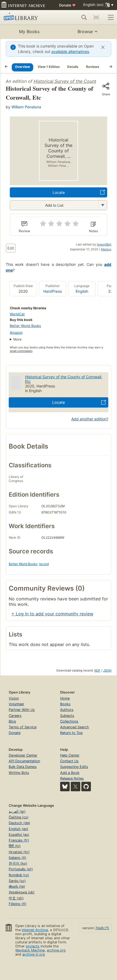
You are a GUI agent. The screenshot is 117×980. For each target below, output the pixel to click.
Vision (14, 698)
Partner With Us (22, 710)
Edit (10, 248)
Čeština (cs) (19, 817)
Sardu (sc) (17, 881)
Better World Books (25, 326)
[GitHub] (86, 786)
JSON (107, 670)
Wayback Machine (30, 950)
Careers (15, 716)
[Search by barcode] (96, 17)
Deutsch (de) (19, 823)
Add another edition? (89, 419)
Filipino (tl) (17, 904)
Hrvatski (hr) (19, 852)
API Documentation (24, 761)
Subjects (67, 716)
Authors (66, 710)
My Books (29, 31)
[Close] (103, 47)
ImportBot (104, 244)
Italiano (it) (17, 858)
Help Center (69, 755)
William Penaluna (26, 107)
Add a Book (69, 773)
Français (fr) (19, 840)
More (17, 339)
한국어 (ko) (18, 863)
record (44, 564)
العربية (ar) (17, 811)
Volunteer (16, 704)
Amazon (16, 332)
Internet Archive (35, 930)
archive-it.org (33, 954)
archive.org (56, 950)
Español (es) (19, 835)
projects (32, 946)
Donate (67, 5)
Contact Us (69, 761)
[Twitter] (75, 786)
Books (65, 704)
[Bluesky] (65, 786)
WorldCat (17, 314)
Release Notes (72, 778)
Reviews (92, 67)
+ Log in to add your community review (52, 613)
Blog (12, 721)
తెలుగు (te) (17, 886)
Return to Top (71, 733)
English (82, 291)
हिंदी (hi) (15, 846)
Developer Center (23, 755)
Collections (69, 721)
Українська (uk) (22, 892)
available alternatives (70, 51)
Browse (85, 31)
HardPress (52, 291)
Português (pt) (21, 869)
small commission (21, 351)
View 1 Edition (49, 67)
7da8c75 (102, 928)
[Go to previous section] (6, 67)
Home (65, 698)
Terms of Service (22, 727)
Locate (59, 192)
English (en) (18, 829)
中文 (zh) (16, 898)
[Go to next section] (111, 67)
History (106, 249)
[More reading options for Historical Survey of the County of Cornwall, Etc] (102, 205)
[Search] (84, 17)
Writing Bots (19, 773)
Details (72, 67)
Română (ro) (19, 875)
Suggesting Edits (74, 767)
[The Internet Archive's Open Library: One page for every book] (26, 17)
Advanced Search (74, 727)
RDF (97, 670)
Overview (22, 67)
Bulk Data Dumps (23, 767)
